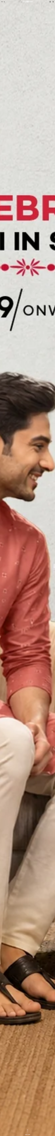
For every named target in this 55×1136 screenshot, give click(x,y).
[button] (53, 2)
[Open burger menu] (2, 2)
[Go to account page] (50, 2)
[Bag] (53, 2)
